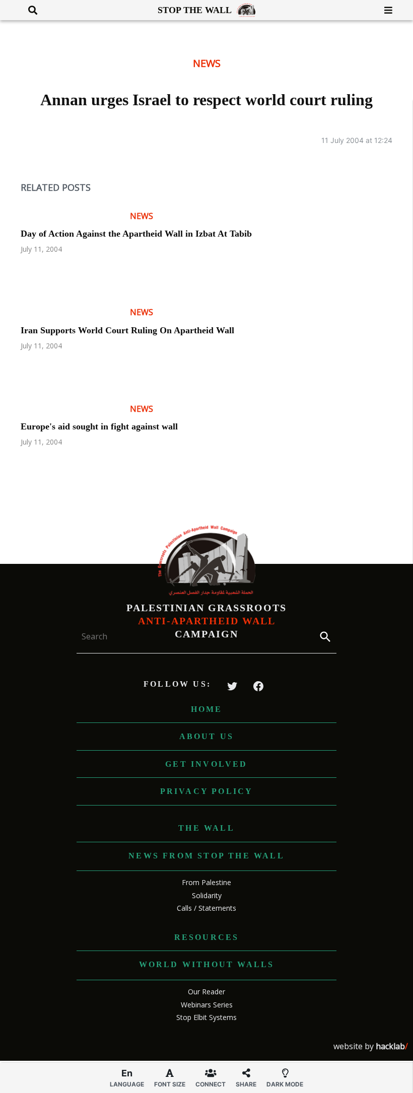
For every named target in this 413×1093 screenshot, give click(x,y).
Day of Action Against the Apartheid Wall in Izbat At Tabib (136, 234)
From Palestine (206, 882)
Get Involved (206, 764)
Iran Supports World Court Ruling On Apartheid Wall (127, 330)
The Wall (206, 828)
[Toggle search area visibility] (29, 10)
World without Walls (206, 964)
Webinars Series (207, 1004)
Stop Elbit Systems (206, 1017)
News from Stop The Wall (206, 855)
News (207, 63)
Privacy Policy (206, 791)
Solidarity (207, 895)
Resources (206, 937)
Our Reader (206, 991)
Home (207, 709)
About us (206, 736)
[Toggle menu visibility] (384, 10)
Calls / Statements (206, 908)
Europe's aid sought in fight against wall (99, 426)
